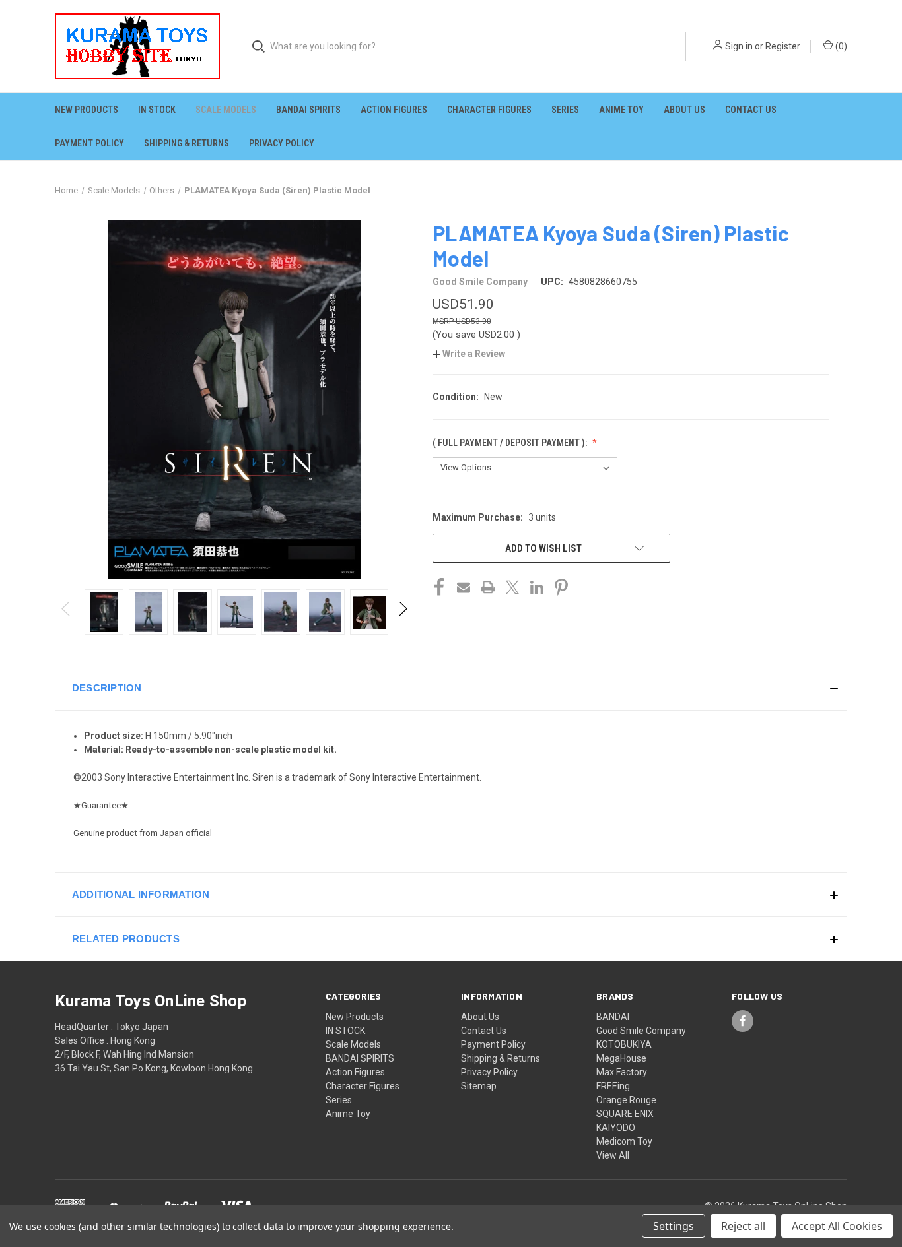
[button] (469, 353)
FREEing (613, 1086)
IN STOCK (157, 109)
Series (565, 109)
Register (782, 46)
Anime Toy (621, 109)
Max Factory (621, 1072)
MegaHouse (621, 1058)
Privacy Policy (281, 143)
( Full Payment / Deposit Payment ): (511, 442)
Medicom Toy (624, 1141)
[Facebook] (439, 587)
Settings (673, 1226)
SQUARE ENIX (625, 1113)
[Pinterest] (561, 587)
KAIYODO (615, 1127)
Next (402, 612)
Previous (66, 612)
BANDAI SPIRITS (308, 109)
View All (612, 1155)
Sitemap (479, 1086)
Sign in (739, 46)
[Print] (488, 587)
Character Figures (489, 109)
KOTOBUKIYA (624, 1044)
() (840, 46)
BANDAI (612, 1016)
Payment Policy (89, 143)
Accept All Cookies (837, 1226)
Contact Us (751, 109)
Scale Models (225, 109)
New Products (86, 109)
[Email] (463, 587)
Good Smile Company (641, 1030)
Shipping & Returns (186, 143)
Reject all (743, 1226)
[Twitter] (512, 587)
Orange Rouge (626, 1100)
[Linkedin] (536, 587)
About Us (684, 109)
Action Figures (394, 109)
